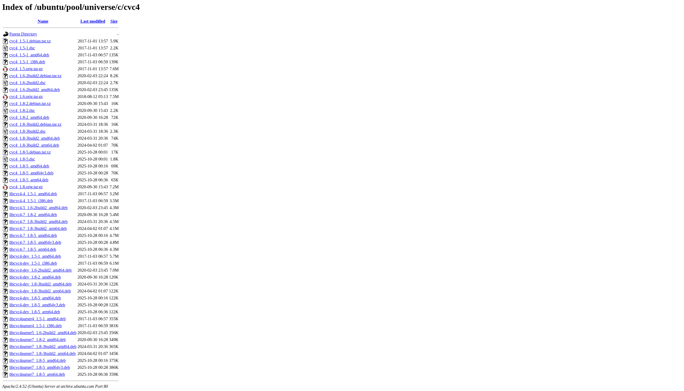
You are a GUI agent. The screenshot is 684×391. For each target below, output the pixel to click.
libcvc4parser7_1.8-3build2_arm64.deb (42, 353)
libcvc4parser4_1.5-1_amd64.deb (37, 318)
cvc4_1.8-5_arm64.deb (28, 180)
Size (114, 21)
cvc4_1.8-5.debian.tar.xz (30, 152)
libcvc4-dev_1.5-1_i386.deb (33, 263)
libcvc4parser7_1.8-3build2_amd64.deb (42, 346)
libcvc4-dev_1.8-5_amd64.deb (35, 298)
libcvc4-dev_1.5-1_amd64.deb (35, 256)
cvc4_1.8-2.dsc (22, 110)
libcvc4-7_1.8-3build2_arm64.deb (38, 228)
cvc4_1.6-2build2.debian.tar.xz (35, 75)
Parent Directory (23, 34)
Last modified (92, 21)
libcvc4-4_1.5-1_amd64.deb (33, 193)
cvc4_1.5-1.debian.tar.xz (30, 41)
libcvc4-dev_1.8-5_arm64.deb (34, 312)
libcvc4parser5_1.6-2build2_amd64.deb (42, 332)
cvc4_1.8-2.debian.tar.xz (30, 103)
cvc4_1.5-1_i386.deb (27, 62)
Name (43, 21)
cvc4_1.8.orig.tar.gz (26, 187)
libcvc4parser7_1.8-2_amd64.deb (37, 339)
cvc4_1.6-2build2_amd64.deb (34, 89)
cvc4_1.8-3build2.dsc (27, 131)
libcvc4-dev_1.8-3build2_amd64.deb (40, 284)
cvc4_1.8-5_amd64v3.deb (31, 173)
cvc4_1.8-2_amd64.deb (29, 117)
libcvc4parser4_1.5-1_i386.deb (35, 325)
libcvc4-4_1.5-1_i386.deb (31, 200)
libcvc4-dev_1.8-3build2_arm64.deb (40, 291)
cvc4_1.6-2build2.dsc (27, 82)
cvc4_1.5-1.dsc (22, 48)
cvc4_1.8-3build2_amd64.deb (34, 138)
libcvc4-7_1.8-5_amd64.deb (33, 235)
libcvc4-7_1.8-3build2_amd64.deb (38, 221)
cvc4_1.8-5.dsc (22, 159)
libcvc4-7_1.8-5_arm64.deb (32, 249)
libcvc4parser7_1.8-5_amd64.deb (37, 360)
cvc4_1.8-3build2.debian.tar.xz (35, 124)
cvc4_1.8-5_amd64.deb (29, 166)
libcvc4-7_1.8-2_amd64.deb (33, 214)
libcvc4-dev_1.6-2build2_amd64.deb (40, 270)
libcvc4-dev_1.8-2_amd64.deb (35, 277)
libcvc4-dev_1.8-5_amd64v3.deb (37, 305)
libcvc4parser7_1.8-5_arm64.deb (37, 374)
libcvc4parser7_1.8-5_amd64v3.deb (39, 367)
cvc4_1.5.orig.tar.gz (26, 69)
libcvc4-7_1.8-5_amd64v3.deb (35, 242)
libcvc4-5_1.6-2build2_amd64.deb (38, 207)
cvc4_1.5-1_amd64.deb (29, 55)
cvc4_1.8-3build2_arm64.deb (34, 145)
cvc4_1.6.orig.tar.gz (26, 96)
